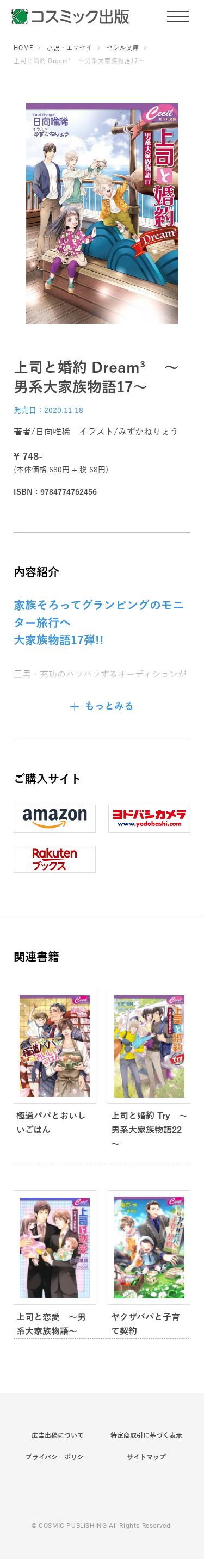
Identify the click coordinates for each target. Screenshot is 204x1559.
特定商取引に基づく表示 (146, 1435)
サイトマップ (146, 1457)
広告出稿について (58, 1435)
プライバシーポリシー (58, 1457)
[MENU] (178, 16)
